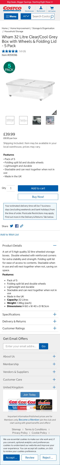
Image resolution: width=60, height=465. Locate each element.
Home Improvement (20, 28)
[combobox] (25, 16)
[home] (12, 8)
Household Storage (13, 31)
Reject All (48, 457)
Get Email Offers (15, 339)
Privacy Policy (20, 432)
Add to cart (38, 188)
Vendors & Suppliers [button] (16, 372)
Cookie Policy (39, 432)
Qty (4, 187)
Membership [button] (11, 364)
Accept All (12, 457)
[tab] (30, 356)
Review (29, 457)
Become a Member (29, 419)
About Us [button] (9, 356)
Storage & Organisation (43, 28)
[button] (52, 16)
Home (5, 28)
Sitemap (16, 429)
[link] (11, 226)
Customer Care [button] (12, 379)
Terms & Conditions (36, 429)
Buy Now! (38, 197)
